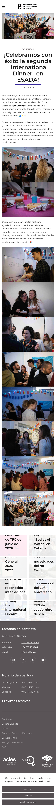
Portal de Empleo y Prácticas (17, 733)
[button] (3, 6)
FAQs (4, 747)
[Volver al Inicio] (28, 6)
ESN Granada (18, 105)
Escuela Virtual (9, 738)
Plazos (5, 728)
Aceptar (28, 789)
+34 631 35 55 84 (29, 647)
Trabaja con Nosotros (13, 742)
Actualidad (28, 49)
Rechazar (28, 795)
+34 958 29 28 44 (30, 642)
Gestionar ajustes (28, 802)
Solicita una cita (10, 724)
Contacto (7, 719)
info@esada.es (28, 652)
